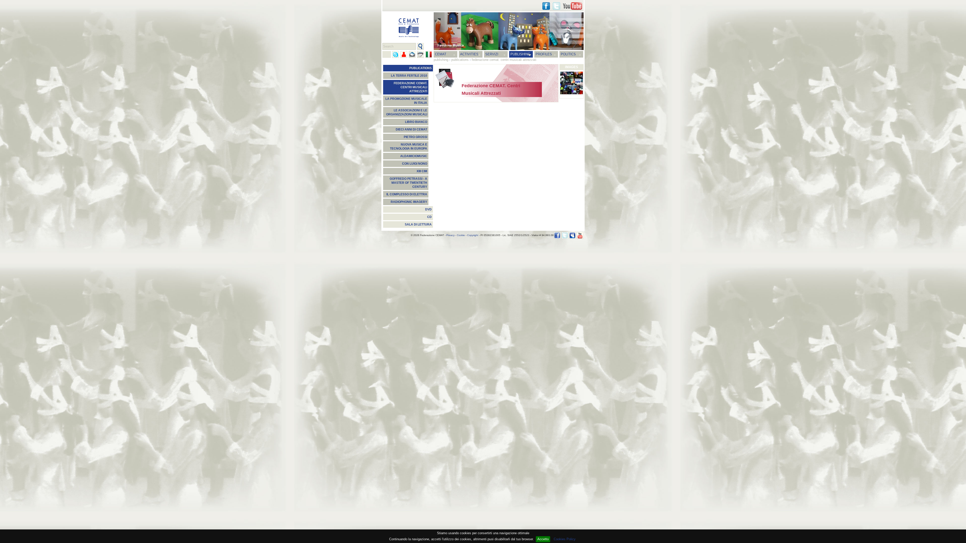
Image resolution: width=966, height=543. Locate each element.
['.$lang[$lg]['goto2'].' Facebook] (546, 6)
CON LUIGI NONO (414, 163)
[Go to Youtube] (572, 6)
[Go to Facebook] (557, 235)
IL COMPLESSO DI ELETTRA (406, 194)
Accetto (543, 539)
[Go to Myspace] (572, 235)
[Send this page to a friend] (403, 54)
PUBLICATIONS (420, 68)
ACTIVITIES (469, 54)
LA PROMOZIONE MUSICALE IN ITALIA (406, 100)
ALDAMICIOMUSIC (413, 156)
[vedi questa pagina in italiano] (428, 54)
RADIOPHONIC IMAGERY (409, 201)
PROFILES (544, 54)
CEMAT (440, 54)
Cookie (461, 235)
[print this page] (420, 54)
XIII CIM (422, 171)
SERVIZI (491, 54)
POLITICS (568, 54)
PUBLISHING (520, 54)
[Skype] (395, 54)
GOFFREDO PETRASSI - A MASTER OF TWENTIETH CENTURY (408, 182)
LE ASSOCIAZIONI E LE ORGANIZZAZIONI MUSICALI (406, 112)
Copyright (472, 235)
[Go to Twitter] (556, 6)
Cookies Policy (565, 539)
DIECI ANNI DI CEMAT (411, 129)
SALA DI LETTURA (418, 224)
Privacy (450, 235)
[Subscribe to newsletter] (412, 54)
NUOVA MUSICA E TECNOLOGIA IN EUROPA (408, 146)
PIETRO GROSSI (415, 137)
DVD (428, 209)
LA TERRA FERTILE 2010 (409, 75)
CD (429, 216)
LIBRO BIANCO (416, 121)
